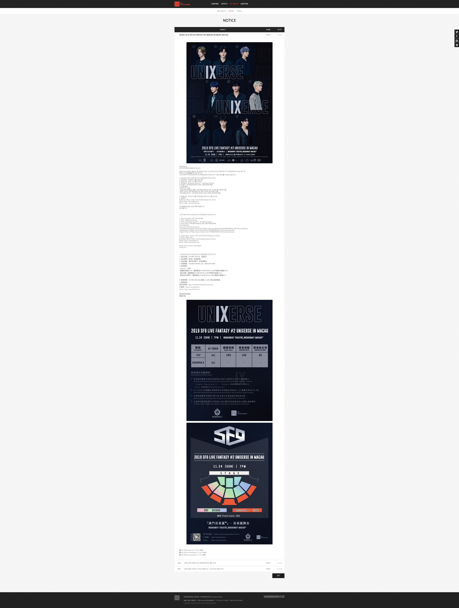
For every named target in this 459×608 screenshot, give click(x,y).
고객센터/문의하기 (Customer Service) (211, 597)
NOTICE (231, 11)
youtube (456, 40)
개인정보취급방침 (188, 597)
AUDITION (244, 4)
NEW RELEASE (221, 11)
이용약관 (196, 597)
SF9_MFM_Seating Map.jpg (189, 555)
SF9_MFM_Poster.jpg (187, 550)
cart (456, 45)
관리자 (268, 35)
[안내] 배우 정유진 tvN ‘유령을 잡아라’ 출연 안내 (200, 563)
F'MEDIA (239, 11)
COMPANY (215, 4)
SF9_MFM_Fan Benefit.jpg (188, 552)
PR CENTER (234, 4)
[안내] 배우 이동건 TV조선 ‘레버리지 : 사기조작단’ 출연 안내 (203, 569)
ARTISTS (224, 4)
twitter (456, 32)
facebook (456, 36)
